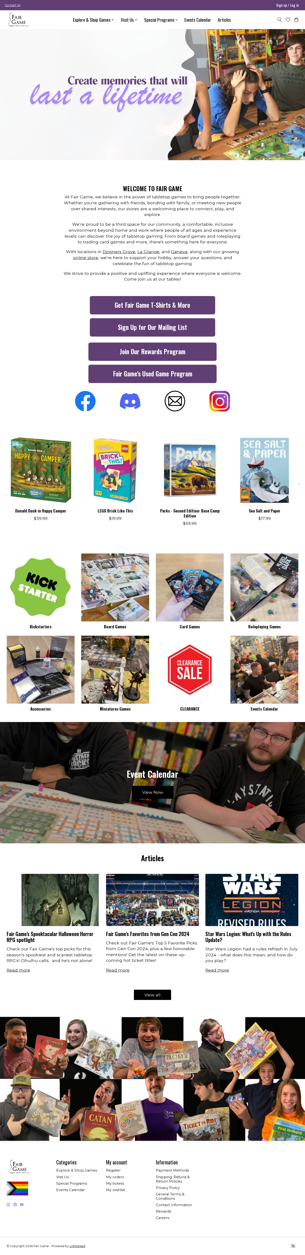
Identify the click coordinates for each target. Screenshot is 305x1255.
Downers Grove (119, 251)
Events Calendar (197, 19)
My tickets (115, 1183)
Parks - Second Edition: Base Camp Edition (189, 513)
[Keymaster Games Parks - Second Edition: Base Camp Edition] (190, 470)
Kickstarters (40, 626)
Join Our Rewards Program (152, 351)
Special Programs (71, 1183)
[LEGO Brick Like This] (115, 470)
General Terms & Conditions (170, 1196)
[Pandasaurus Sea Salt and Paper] (264, 470)
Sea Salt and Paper (264, 510)
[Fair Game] (18, 19)
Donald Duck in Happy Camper (40, 510)
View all (152, 994)
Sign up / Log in (287, 5)
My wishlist (115, 1190)
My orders (115, 1177)
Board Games (115, 626)
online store (85, 257)
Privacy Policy (168, 1188)
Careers (162, 1218)
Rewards (163, 1211)
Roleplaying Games (264, 626)
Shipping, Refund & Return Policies (173, 1179)
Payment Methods (172, 1170)
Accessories (40, 709)
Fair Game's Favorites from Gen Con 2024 (147, 933)
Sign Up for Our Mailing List (152, 327)
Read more (18, 970)
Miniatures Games (115, 709)
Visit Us (62, 1177)
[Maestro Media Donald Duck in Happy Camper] (41, 470)
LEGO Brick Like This (115, 510)
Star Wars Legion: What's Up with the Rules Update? (248, 936)
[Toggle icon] (280, 19)
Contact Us (12, 5)
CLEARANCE (190, 709)
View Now (152, 792)
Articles (224, 19)
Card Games (190, 626)
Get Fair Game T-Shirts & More (152, 305)
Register (113, 1170)
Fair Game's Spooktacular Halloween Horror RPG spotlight (50, 936)
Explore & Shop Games (76, 1170)
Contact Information (174, 1205)
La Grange (148, 251)
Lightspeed (77, 1246)
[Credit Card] (293, 1246)
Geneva (179, 251)
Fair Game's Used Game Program (152, 373)
